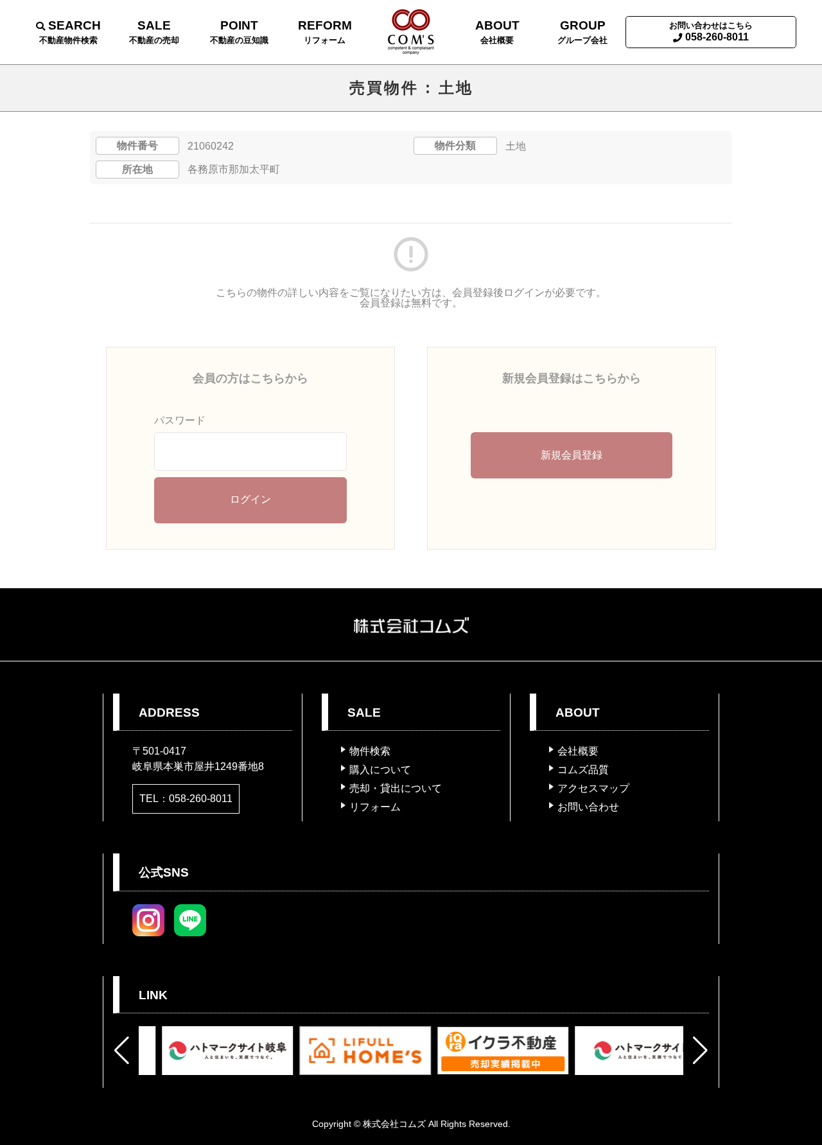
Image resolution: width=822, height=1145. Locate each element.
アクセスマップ (593, 788)
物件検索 (369, 751)
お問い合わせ (588, 806)
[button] (121, 1050)
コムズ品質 (583, 769)
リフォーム (375, 806)
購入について (380, 769)
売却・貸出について (395, 788)
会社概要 (578, 751)
